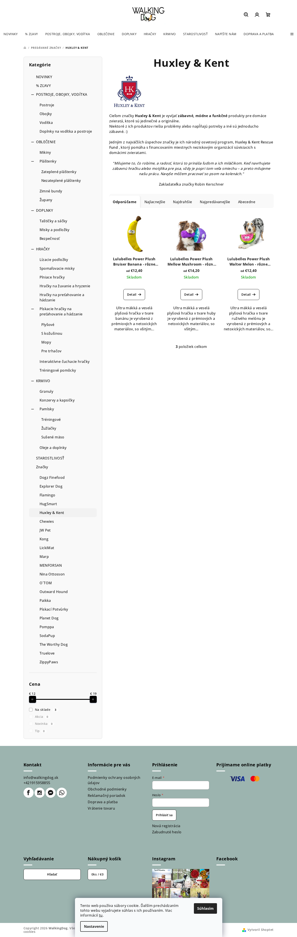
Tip (40, 731)
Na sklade (45, 709)
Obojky (46, 113)
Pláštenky (48, 161)
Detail (131, 294)
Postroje (47, 105)
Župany (46, 199)
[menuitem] (10, 34)
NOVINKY (44, 76)
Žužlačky (48, 428)
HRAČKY (43, 249)
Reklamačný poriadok (107, 795)
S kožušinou (51, 333)
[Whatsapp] (62, 793)
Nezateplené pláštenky (61, 180)
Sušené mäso (52, 437)
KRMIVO (43, 380)
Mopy (46, 342)
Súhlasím (205, 908)
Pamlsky (47, 409)
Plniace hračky (52, 277)
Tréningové (51, 419)
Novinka (44, 724)
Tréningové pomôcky (58, 370)
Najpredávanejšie (215, 201)
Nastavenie (94, 926)
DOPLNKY (44, 210)
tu (101, 915)
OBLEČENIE (46, 141)
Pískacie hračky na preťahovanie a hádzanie (61, 311)
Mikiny (45, 152)
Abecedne (246, 201)
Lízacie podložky (54, 259)
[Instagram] (40, 793)
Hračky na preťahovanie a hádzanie (62, 297)
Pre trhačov (51, 351)
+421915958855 (37, 782)
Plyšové (48, 324)
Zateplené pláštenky (59, 171)
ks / (97, 874)
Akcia (41, 717)
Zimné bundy (51, 191)
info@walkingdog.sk (41, 777)
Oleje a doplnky (53, 447)
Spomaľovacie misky (57, 268)
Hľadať (52, 874)
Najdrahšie (182, 201)
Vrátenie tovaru (101, 808)
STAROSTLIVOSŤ (50, 458)
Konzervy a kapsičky (57, 400)
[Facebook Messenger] (51, 793)
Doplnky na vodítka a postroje (66, 131)
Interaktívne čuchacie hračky (65, 361)
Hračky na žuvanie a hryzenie (65, 286)
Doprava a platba (103, 802)
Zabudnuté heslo (167, 832)
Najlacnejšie (154, 201)
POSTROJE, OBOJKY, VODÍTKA (61, 94)
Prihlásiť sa (164, 815)
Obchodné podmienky (107, 789)
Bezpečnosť (50, 238)
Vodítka (46, 122)
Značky (42, 467)
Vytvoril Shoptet (260, 930)
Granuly (46, 391)
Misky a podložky (54, 229)
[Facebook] (29, 793)
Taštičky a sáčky (53, 221)
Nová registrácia (166, 825)
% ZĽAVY (43, 85)
